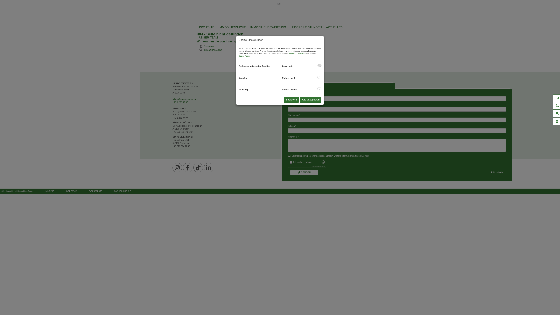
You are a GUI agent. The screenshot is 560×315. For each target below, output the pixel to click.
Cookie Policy (244, 56)
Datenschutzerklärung (297, 53)
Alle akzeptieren (311, 99)
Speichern (291, 99)
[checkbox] (319, 65)
